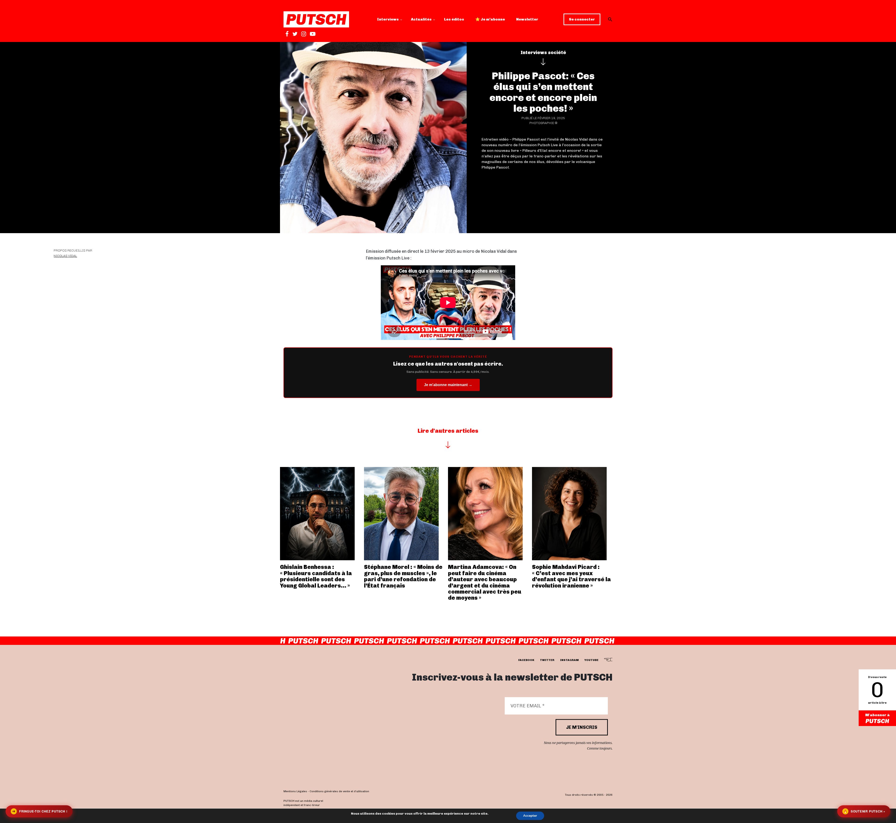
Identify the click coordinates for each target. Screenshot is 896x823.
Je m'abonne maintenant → (448, 385)
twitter (547, 660)
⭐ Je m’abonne (490, 19)
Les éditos (454, 19)
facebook (526, 660)
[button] (610, 19)
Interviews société (543, 52)
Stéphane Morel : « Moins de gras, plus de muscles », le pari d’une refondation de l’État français (403, 576)
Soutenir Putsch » (864, 811)
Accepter (530, 815)
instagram (569, 660)
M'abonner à (877, 715)
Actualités (421, 19)
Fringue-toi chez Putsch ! (39, 811)
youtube (591, 660)
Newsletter (527, 19)
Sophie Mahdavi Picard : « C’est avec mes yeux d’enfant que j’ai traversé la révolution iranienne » (571, 576)
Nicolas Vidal (65, 256)
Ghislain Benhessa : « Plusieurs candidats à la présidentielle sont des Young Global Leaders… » (316, 576)
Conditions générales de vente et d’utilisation (339, 791)
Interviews (388, 19)
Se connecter (582, 19)
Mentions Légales (295, 791)
